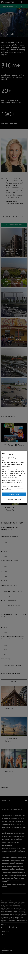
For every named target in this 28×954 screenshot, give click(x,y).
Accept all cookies (14, 494)
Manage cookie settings (14, 499)
